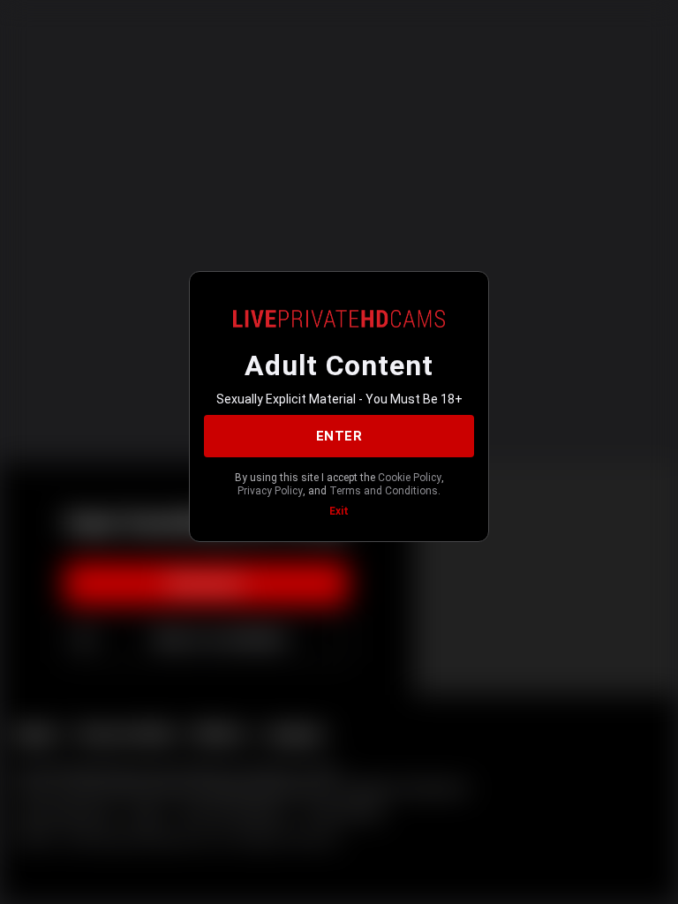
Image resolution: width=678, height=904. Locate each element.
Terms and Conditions (383, 491)
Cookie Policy (409, 477)
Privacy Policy (270, 491)
